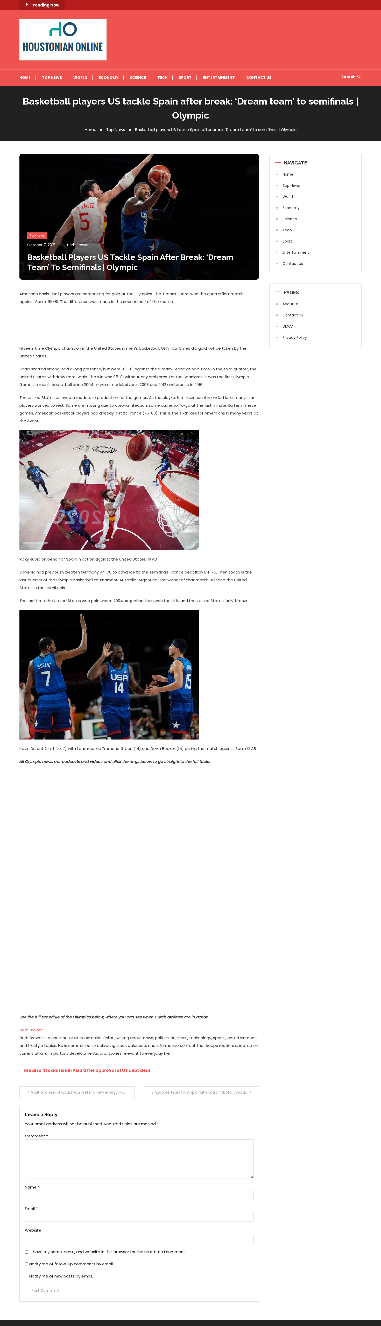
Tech (162, 77)
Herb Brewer (78, 244)
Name (32, 1187)
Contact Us (258, 77)
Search (348, 76)
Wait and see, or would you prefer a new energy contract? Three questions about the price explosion (83, 1092)
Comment (36, 1136)
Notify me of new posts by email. (61, 1276)
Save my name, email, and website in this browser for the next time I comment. (109, 1251)
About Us (291, 304)
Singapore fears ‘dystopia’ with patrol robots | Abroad (199, 1092)
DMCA (288, 326)
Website (33, 1230)
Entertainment (219, 77)
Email (31, 1208)
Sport (185, 77)
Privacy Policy (295, 337)
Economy (108, 77)
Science (138, 77)
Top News (52, 77)
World (80, 77)
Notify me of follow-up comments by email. (71, 1264)
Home (25, 77)
